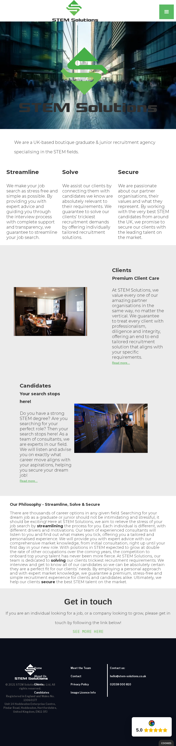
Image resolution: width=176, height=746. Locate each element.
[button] (166, 12)
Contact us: (117, 668)
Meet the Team (81, 668)
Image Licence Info (83, 692)
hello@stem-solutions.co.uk (128, 676)
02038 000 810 (120, 684)
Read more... (121, 363)
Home (38, 668)
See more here (88, 631)
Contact (76, 676)
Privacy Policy (80, 684)
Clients (38, 684)
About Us (40, 676)
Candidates (41, 692)
